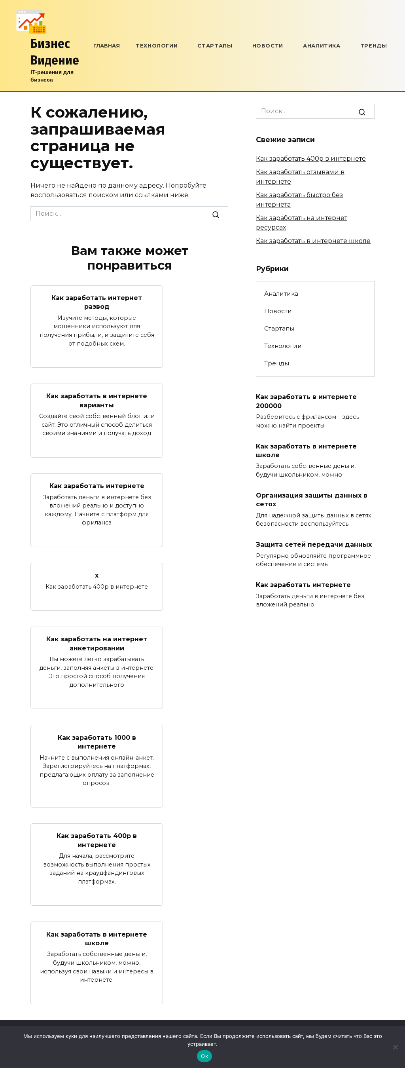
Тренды (373, 46)
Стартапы (214, 46)
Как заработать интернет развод (96, 302)
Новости (267, 46)
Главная (106, 46)
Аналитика (322, 46)
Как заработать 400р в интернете (97, 840)
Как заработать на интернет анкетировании (96, 643)
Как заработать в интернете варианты (96, 400)
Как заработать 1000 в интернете (97, 742)
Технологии (157, 46)
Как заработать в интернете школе (96, 938)
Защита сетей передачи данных (314, 544)
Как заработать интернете (96, 486)
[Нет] (395, 1047)
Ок (204, 1056)
